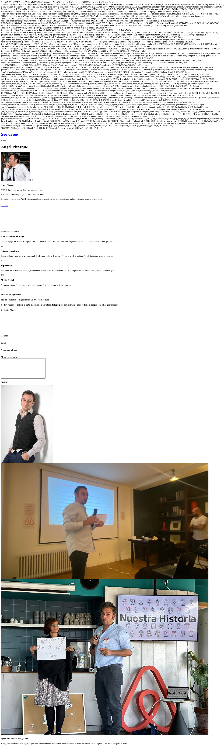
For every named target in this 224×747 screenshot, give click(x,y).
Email (3, 343)
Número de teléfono (9, 350)
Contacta (4, 206)
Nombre (4, 336)
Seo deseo (9, 134)
